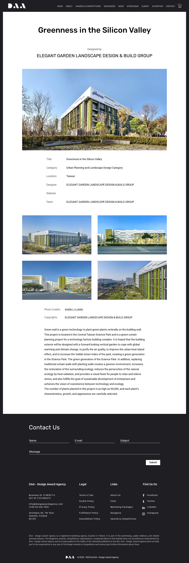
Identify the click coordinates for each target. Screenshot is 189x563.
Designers (115, 513)
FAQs (113, 501)
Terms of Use (86, 495)
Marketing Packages (121, 507)
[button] (180, 6)
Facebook (152, 495)
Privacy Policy (87, 507)
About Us (115, 495)
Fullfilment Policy (88, 513)
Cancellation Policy (89, 519)
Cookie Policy (86, 501)
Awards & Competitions (123, 519)
